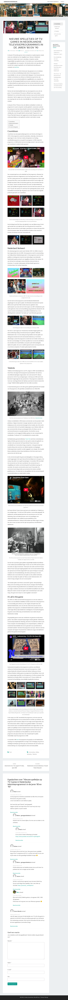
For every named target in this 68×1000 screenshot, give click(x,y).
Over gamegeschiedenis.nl (53, 1)
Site (8, 976)
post (10, 752)
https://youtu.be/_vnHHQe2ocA (25, 885)
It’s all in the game (13, 127)
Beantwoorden (14, 812)
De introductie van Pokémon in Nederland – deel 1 (58, 52)
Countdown (12, 121)
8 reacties (41, 50)
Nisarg (46, 997)
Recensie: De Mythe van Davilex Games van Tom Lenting (58, 85)
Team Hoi (27, 439)
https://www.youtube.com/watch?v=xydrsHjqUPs (28, 836)
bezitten (17, 67)
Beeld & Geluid (39, 418)
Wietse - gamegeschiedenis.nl (28, 50)
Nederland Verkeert (13, 123)
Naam (9, 962)
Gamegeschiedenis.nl (10, 1)
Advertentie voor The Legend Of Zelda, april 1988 (14, 766)
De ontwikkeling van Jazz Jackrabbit (57, 58)
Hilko (17, 892)
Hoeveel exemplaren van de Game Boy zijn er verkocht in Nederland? (58, 67)
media (37, 752)
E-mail (10, 969)
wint (18, 739)
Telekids (11, 125)
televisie (34, 754)
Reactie (10, 941)
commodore (32, 752)
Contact (62, 1)
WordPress (37, 997)
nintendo (29, 754)
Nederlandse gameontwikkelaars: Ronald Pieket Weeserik (37, 766)
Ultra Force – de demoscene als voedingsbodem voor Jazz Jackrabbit (57, 77)
